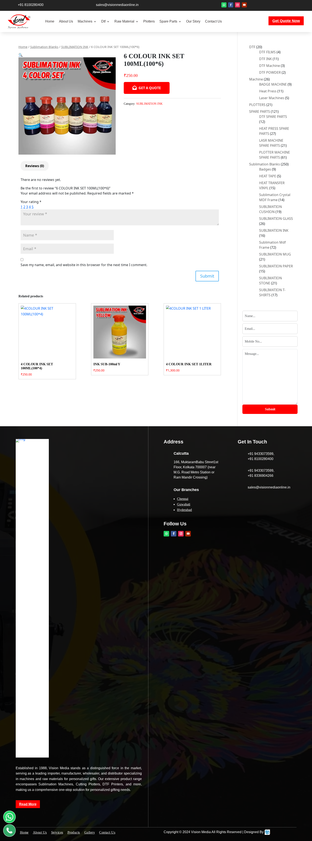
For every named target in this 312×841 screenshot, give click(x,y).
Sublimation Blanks (44, 47)
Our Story (193, 21)
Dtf (103, 21)
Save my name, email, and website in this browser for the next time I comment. (84, 264)
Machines (85, 21)
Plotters (149, 21)
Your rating (31, 201)
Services (57, 832)
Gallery (89, 832)
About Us (66, 21)
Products (73, 832)
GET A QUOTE (149, 88)
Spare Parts (168, 21)
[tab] (35, 166)
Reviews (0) (34, 166)
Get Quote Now (286, 21)
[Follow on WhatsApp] (223, 4)
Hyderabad (184, 510)
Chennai (182, 499)
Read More (28, 804)
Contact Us (213, 21)
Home (49, 21)
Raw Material (124, 21)
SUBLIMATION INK (74, 47)
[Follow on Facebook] (230, 4)
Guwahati (183, 504)
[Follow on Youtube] (244, 4)
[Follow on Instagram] (237, 4)
